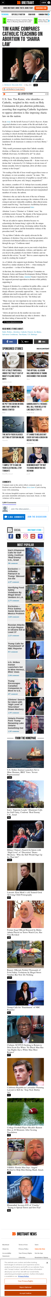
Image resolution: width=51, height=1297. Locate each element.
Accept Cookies (25, 1293)
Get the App (39, 1253)
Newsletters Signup (41, 1257)
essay (9, 121)
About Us (5, 1249)
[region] (25, 1278)
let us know (31, 487)
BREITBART (28, 2)
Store (36, 1245)
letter (32, 207)
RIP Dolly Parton (18, 14)
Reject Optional (25, 1287)
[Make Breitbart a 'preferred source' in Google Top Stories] (13, 89)
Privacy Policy (23, 1249)
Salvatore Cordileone (10, 334)
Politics (9, 332)
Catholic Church (27, 332)
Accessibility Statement (6, 1254)
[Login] (43, 3)
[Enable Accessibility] (49, 3)
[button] (3, 2)
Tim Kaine (23, 334)
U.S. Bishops (32, 334)
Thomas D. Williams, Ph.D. (13, 85)
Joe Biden (37, 332)
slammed (27, 276)
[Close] (47, 1262)
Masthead (5, 1245)
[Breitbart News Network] (10, 530)
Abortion (16, 332)
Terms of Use (23, 1245)
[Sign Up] (41, 8)
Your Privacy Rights (25, 1281)
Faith (4, 332)
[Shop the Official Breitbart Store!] (35, 530)
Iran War (31, 14)
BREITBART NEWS (27, 1233)
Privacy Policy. (23, 1276)
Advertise (22, 1257)
